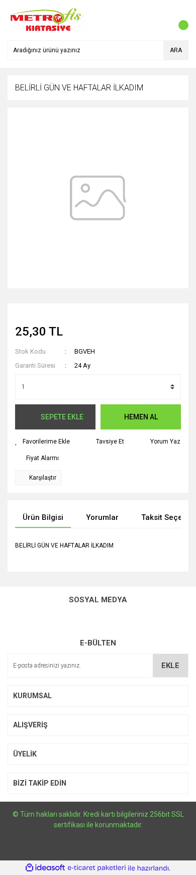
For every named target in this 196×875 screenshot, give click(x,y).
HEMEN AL (141, 417)
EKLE (170, 665)
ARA (176, 50)
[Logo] (46, 19)
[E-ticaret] (96, 867)
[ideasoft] (45, 868)
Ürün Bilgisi (43, 517)
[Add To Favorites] (42, 441)
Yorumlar (102, 517)
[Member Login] (158, 20)
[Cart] (178, 20)
